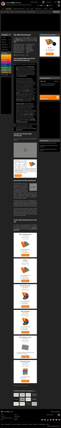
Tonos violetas (6, 62)
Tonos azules (6, 65)
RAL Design (6, 39)
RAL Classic (6, 37)
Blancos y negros (6, 74)
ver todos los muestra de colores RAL (21, 385)
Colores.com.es (8, 411)
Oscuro (38, 5)
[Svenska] (59, 419)
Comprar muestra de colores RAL (48, 34)
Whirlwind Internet (56, 426)
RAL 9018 (34, 403)
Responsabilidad (42, 424)
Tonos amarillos (6, 55)
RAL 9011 (34, 399)
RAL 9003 (28, 394)
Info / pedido (18, 175)
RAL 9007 (24, 75)
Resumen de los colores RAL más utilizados (48, 143)
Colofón (2, 424)
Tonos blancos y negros (18, 40)
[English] (45, 419)
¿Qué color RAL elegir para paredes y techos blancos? (48, 150)
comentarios (49, 96)
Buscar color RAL (55, 411)
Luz (44, 5)
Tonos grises (6, 69)
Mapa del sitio (8, 424)
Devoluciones (25, 424)
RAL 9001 (16, 394)
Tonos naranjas (6, 57)
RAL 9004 (34, 394)
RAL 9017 (28, 403)
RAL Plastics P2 (6, 47)
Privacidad (35, 424)
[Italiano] (53, 419)
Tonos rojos (6, 60)
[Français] (51, 419)
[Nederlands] (42, 419)
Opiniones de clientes (45, 78)
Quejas (30, 424)
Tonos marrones (6, 72)
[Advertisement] (30, 22)
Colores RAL (4, 34)
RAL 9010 (28, 399)
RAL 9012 (16, 403)
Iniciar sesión (56, 11)
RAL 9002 (22, 394)
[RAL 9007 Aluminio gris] (25, 150)
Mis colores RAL (5, 49)
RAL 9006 (30, 66)
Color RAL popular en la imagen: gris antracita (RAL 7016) (48, 146)
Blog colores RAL (44, 140)
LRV (14, 55)
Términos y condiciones (16, 424)
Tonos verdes (6, 67)
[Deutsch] (48, 419)
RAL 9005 (16, 399)
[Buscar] (43, 2)
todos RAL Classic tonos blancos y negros (28, 390)
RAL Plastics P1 (6, 44)
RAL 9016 (22, 403)
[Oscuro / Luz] (41, 5)
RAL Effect (6, 42)
